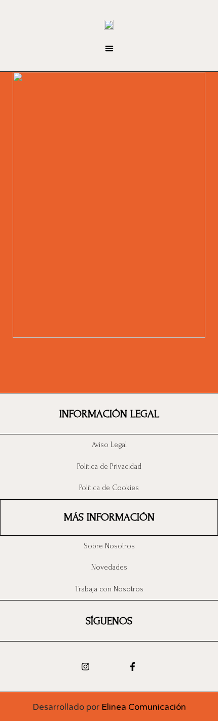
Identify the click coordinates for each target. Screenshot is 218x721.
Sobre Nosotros (109, 546)
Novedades (109, 567)
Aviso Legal (109, 444)
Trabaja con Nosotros (109, 589)
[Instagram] (85, 666)
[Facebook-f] (132, 666)
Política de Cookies (109, 488)
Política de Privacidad (109, 466)
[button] (109, 48)
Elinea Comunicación (143, 707)
